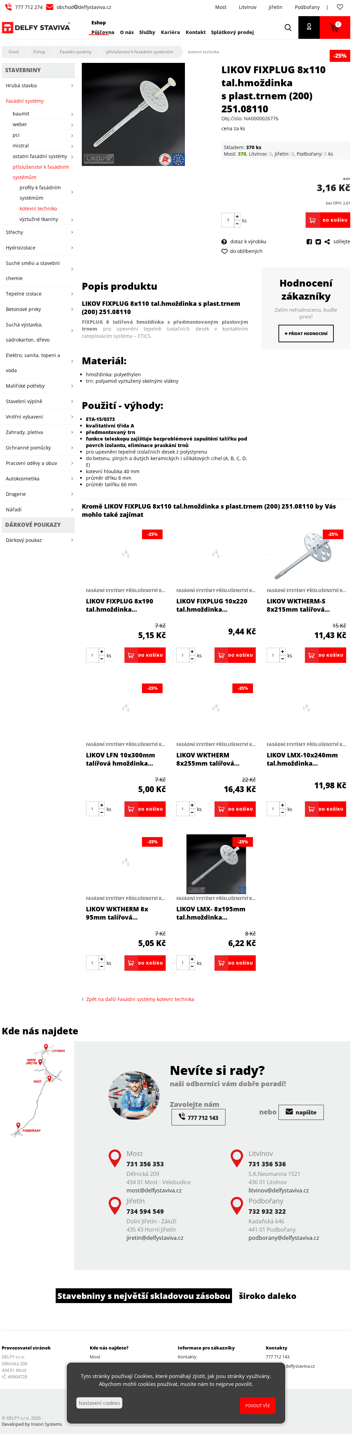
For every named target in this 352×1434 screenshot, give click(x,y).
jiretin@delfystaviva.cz (155, 1238)
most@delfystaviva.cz (154, 1190)
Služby (147, 32)
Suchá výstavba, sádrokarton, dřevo (28, 332)
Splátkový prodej (232, 32)
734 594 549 (145, 1211)
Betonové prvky (23, 309)
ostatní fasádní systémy (40, 156)
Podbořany (307, 7)
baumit (21, 113)
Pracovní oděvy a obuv (31, 463)
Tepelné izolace (24, 293)
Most (221, 7)
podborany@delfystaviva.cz (284, 1238)
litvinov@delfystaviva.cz (279, 1190)
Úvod (14, 52)
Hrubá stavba (21, 85)
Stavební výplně (24, 401)
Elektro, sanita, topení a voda (33, 363)
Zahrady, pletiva (24, 432)
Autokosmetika (23, 478)
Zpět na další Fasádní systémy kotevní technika (139, 999)
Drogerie (16, 494)
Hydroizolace (20, 247)
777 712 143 (277, 1357)
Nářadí (14, 509)
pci (16, 135)
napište (305, 1112)
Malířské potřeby (25, 385)
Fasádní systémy (75, 52)
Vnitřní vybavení (24, 416)
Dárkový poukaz (24, 540)
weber (20, 124)
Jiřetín (276, 7)
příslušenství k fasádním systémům (139, 52)
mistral (21, 145)
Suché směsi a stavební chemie (33, 270)
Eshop (39, 52)
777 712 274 (29, 7)
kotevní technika (203, 52)
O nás (127, 32)
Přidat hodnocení (308, 333)
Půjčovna (102, 32)
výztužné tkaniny (39, 219)
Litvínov (247, 7)
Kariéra (170, 32)
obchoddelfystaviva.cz (84, 7)
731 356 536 (267, 1164)
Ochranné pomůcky (28, 447)
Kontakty (187, 1357)
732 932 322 (267, 1211)
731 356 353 (145, 1164)
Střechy (14, 232)
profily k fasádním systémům (40, 192)
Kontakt (196, 32)
